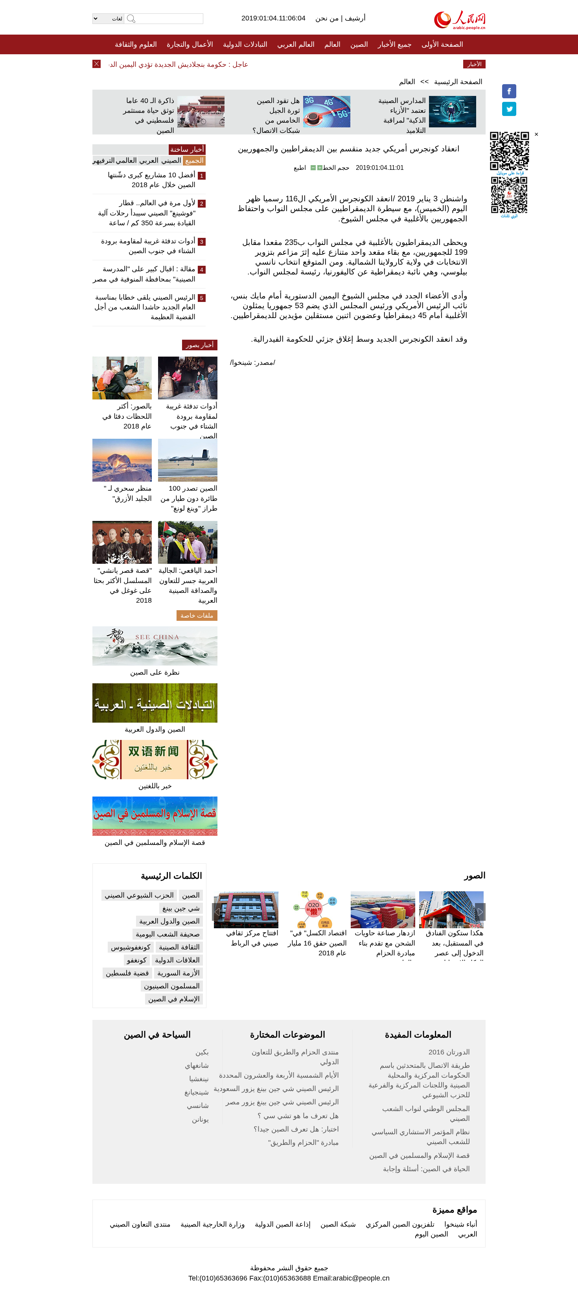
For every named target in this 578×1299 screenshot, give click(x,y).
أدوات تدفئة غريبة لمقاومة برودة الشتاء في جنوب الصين (148, 246)
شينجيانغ (196, 1092)
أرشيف (354, 18)
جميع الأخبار (395, 44)
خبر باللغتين (155, 786)
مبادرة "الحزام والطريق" (303, 1142)
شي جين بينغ (181, 908)
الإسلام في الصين (174, 999)
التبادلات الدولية (245, 44)
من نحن (328, 18)
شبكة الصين (338, 1224)
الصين (359, 44)
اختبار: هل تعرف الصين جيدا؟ (296, 1129)
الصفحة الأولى (442, 44)
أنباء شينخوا (460, 1224)
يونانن (200, 1119)
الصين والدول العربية (155, 729)
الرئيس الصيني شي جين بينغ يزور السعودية (276, 1089)
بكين (202, 1052)
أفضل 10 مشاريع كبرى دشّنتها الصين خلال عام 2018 (151, 180)
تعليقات (283, 64)
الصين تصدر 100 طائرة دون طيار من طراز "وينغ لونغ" (188, 498)
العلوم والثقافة (136, 44)
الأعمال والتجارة (190, 44)
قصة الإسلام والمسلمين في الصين (155, 842)
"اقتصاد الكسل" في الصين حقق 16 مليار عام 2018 (317, 943)
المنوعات (317, 64)
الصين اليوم (431, 1234)
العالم (332, 44)
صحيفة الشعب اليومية (168, 934)
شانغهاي (197, 1065)
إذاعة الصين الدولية (283, 1224)
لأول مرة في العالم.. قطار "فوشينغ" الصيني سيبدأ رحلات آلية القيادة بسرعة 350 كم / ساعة (146, 212)
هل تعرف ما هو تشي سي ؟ (298, 1116)
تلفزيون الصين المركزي (400, 1224)
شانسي (198, 1105)
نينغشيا (199, 1079)
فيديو (255, 64)
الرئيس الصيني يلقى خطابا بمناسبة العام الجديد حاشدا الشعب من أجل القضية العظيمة (144, 307)
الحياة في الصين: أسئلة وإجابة (426, 1169)
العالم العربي (296, 44)
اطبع (300, 167)
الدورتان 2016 (449, 1052)
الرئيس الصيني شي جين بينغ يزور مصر (282, 1102)
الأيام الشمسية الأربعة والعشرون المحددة (279, 1075)
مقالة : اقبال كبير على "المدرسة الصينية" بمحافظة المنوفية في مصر (144, 274)
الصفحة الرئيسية (458, 82)
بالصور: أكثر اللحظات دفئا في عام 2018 (127, 416)
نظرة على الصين (155, 672)
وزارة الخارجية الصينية (212, 1224)
